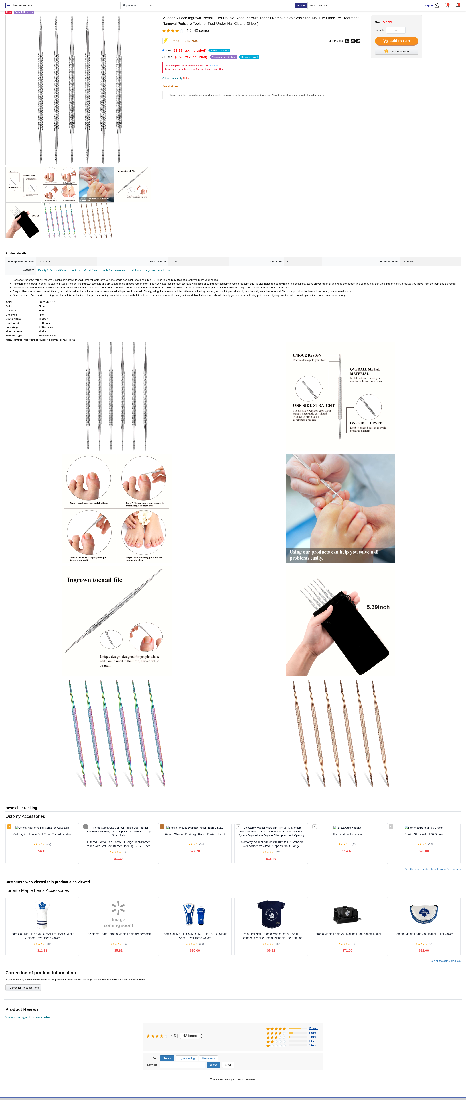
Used (211, 57)
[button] (458, 5)
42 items (190, 1036)
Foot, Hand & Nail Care (84, 270)
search (301, 5)
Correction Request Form (24, 987)
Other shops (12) (175, 78)
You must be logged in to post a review (27, 1017)
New (197, 50)
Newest (167, 1058)
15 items (313, 1028)
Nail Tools (135, 270)
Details (214, 65)
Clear (228, 1064)
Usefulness (208, 1058)
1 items (313, 1041)
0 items (313, 1045)
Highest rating (187, 1058)
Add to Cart (399, 41)
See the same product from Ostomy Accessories (433, 869)
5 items (313, 1032)
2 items (313, 1037)
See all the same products (446, 960)
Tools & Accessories (113, 270)
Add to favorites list (399, 51)
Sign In (429, 5)
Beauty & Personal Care (52, 270)
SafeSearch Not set (318, 5)
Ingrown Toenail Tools (157, 270)
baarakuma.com (22, 5)
